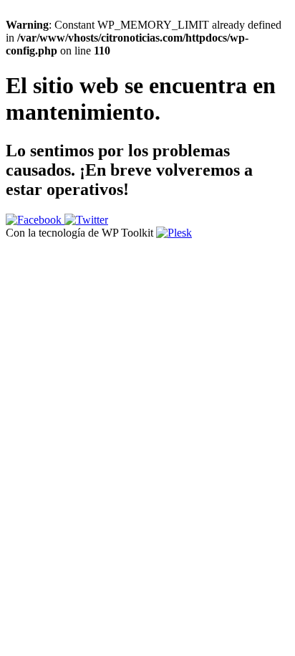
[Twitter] (86, 220)
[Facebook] (35, 220)
